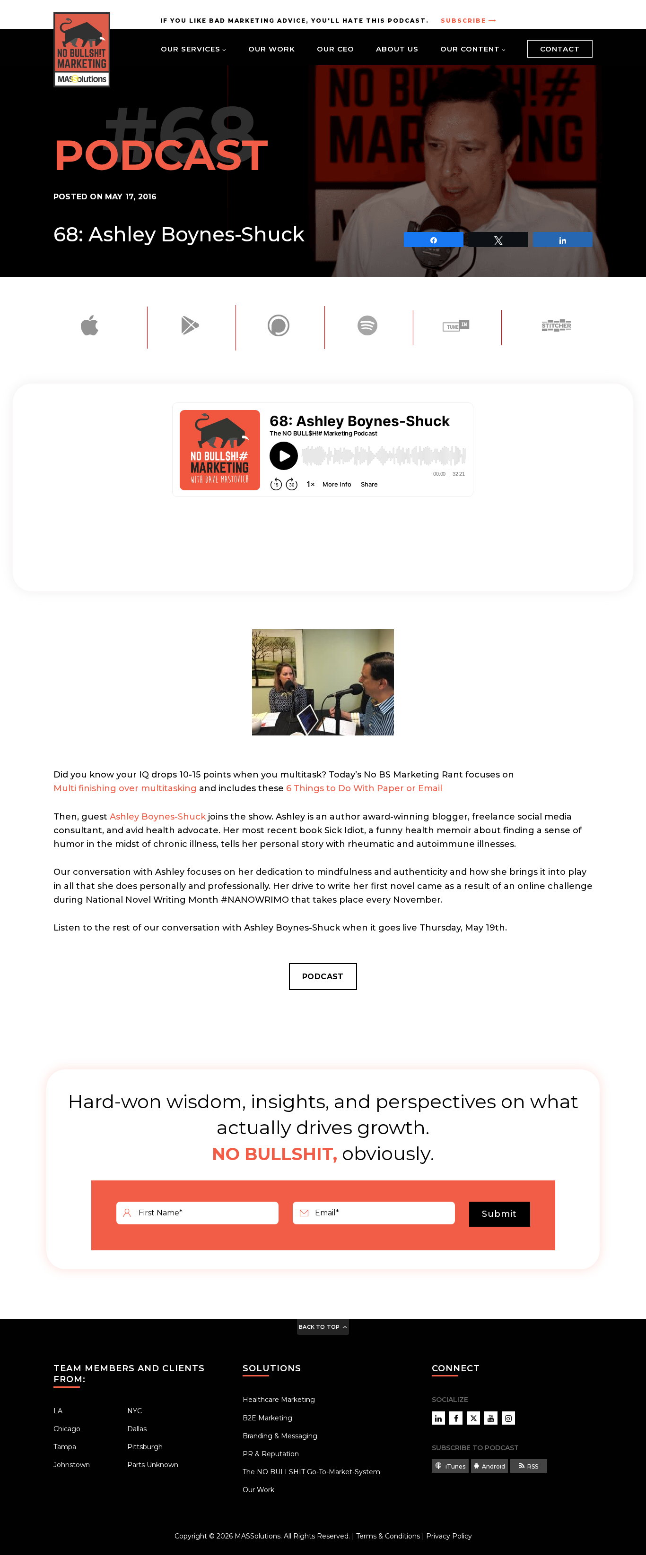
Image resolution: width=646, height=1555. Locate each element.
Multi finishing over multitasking (125, 788)
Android (493, 1466)
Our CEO (335, 48)
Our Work (271, 48)
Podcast (323, 976)
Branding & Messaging (280, 1436)
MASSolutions (257, 1536)
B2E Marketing (267, 1418)
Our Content (470, 48)
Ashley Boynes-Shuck (158, 817)
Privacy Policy (449, 1536)
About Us (397, 48)
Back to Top (319, 1327)
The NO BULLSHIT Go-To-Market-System (311, 1472)
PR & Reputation (271, 1454)
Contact (560, 48)
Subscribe (463, 20)
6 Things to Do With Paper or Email (364, 788)
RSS (532, 1466)
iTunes (454, 1466)
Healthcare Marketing (279, 1399)
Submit (499, 1214)
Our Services (190, 48)
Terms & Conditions (388, 1536)
